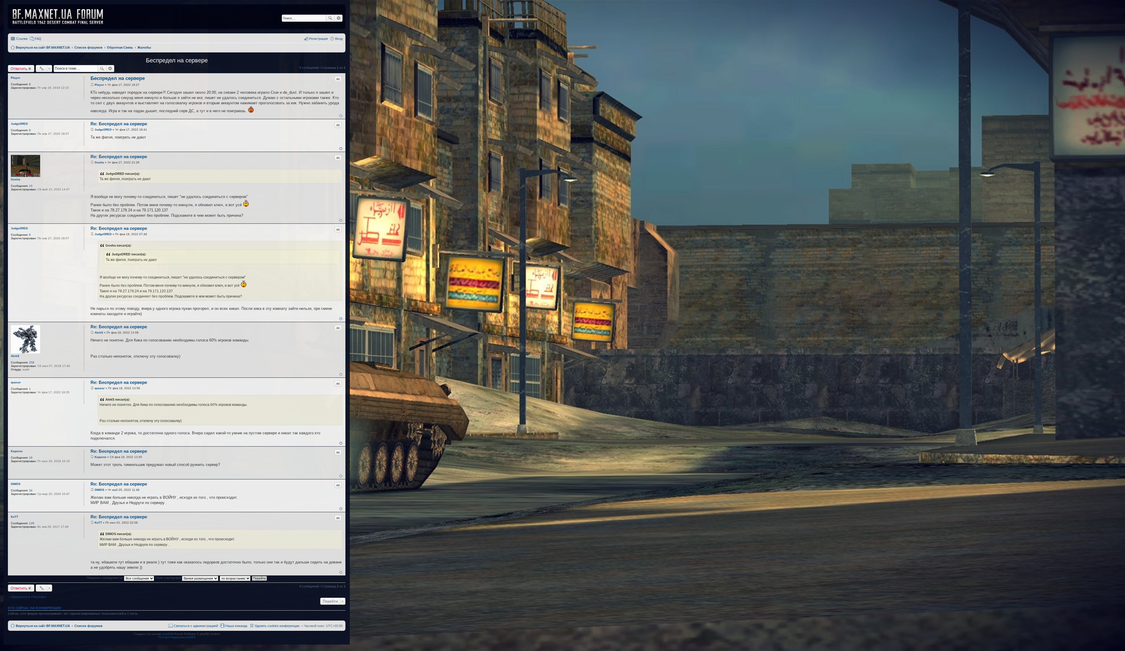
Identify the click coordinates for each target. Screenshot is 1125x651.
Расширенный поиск (338, 18)
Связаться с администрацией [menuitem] (196, 626)
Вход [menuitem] (338, 38)
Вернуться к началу (340, 115)
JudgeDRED (19, 123)
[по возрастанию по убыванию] (235, 578)
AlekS (15, 356)
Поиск (330, 18)
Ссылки (22, 38)
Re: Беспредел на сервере (119, 123)
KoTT (14, 516)
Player (15, 77)
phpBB (167, 633)
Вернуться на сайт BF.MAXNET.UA (43, 626)
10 (31, 185)
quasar (16, 382)
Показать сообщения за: (105, 578)
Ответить (19, 68)
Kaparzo (17, 451)
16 (31, 457)
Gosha (15, 179)
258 (31, 362)
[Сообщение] (92, 84)
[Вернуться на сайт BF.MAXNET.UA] (61, 17)
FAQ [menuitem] (38, 38)
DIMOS (16, 484)
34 (31, 490)
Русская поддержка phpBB (176, 637)
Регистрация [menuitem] (318, 38)
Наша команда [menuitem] (236, 626)
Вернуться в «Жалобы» (29, 597)
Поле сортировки (169, 578)
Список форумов (88, 626)
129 (31, 523)
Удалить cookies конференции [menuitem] (277, 626)
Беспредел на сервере (177, 60)
